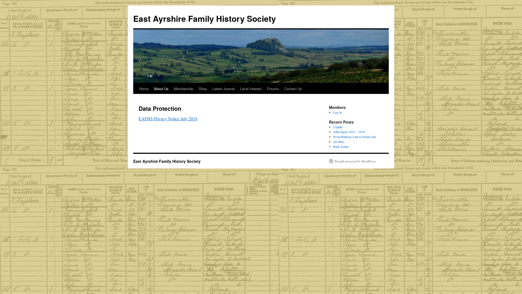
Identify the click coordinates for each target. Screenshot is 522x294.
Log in (337, 112)
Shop (203, 88)
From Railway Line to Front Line (354, 136)
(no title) (338, 141)
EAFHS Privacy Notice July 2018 (168, 118)
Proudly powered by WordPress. (355, 161)
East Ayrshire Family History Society (204, 18)
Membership (183, 88)
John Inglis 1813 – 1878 (349, 132)
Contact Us (293, 88)
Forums (273, 88)
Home (143, 88)
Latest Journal (223, 88)
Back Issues (341, 146)
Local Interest (251, 88)
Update (338, 127)
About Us (161, 88)
